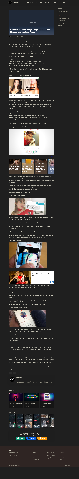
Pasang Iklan (62, 457)
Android (29, 2)
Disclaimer (62, 455)
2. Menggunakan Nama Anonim (64, 18)
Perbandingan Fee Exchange (49, 458)
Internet (34, 2)
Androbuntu (16, 2)
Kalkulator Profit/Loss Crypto (50, 453)
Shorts (65, 2)
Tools (59, 2)
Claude (43, 438)
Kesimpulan (60, 25)
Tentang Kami (62, 452)
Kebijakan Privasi (63, 454)
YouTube (15, 455)
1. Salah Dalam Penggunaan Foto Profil (63, 16)
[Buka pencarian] (68, 2)
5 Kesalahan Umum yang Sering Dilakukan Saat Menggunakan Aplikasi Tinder (63, 12)
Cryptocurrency (52, 2)
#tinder (14, 372)
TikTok (10, 455)
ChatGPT (22, 438)
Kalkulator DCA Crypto (50, 455)
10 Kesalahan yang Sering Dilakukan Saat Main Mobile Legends (26, 61)
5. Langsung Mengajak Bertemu (64, 23)
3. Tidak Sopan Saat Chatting (63, 20)
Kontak (61, 459)
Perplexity (32, 438)
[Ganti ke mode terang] (69, 2)
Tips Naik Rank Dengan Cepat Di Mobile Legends (22, 65)
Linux (45, 2)
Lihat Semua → (49, 460)
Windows (40, 2)
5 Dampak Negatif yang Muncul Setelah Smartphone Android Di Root (27, 63)
